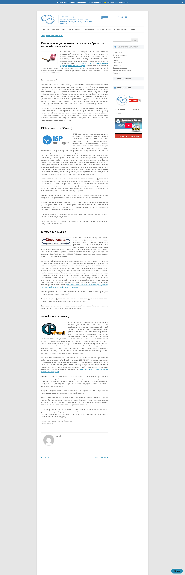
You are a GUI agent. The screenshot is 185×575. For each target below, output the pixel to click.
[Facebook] (118, 17)
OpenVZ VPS (118, 65)
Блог (43, 36)
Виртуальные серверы (120, 55)
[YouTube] (126, 17)
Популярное (134, 109)
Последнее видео (121, 109)
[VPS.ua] (122, 104)
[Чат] (104, 17)
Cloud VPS (117, 58)
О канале (117, 114)
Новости (46, 29)
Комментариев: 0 (47, 423)
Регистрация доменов (120, 68)
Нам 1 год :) (46, 457)
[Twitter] (122, 17)
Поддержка (116, 73)
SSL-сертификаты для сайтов (122, 70)
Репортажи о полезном (106, 29)
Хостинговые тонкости (126, 29)
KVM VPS (116, 60)
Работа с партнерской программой (81, 29)
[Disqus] (74, 485)
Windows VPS (118, 63)
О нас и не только (58, 29)
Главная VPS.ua (117, 53)
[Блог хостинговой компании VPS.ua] (49, 19)
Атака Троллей (101, 457)
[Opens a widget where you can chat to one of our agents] (177, 571)
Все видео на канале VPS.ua (128, 136)
